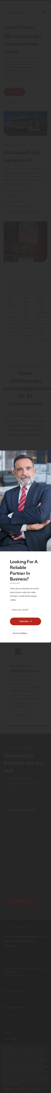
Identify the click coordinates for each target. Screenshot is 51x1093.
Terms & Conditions (20, 633)
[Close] (47, 454)
